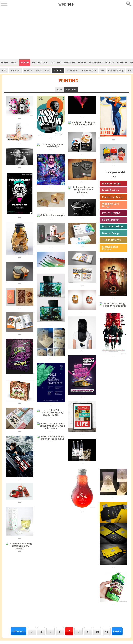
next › (117, 631)
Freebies (122, 62)
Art (46, 62)
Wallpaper (96, 62)
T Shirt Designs (111, 240)
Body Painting (116, 70)
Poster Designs (111, 213)
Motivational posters (110, 248)
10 (97, 631)
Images (24, 62)
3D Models (72, 70)
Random (15, 70)
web (66, 4)
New (59, 89)
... (19, 118)
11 (106, 631)
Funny (82, 62)
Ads (47, 70)
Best (4, 70)
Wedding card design (110, 205)
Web (38, 70)
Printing (57, 70)
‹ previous (18, 631)
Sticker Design (110, 219)
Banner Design (111, 233)
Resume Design (111, 183)
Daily (14, 62)
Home (4, 62)
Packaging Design (112, 197)
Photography (66, 62)
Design (36, 62)
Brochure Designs (112, 226)
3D (53, 62)
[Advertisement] (66, 33)
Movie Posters (110, 190)
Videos (109, 62)
